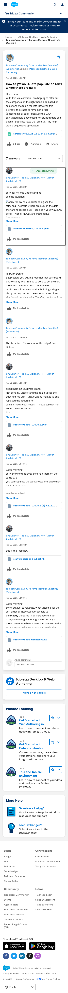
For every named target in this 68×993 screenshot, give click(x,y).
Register (34, 25)
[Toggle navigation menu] (61, 13)
